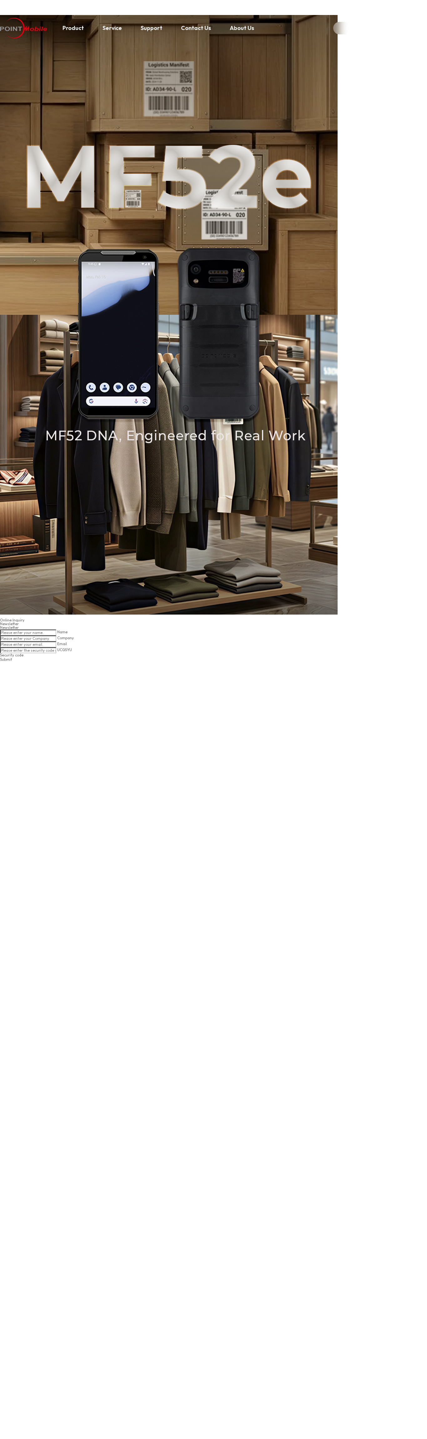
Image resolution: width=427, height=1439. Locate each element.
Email (62, 643)
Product (73, 28)
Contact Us (196, 28)
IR (349, 28)
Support (151, 28)
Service (112, 28)
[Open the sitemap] (417, 28)
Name (62, 632)
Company (65, 637)
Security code (11, 655)
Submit (6, 659)
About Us (242, 28)
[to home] (23, 28)
